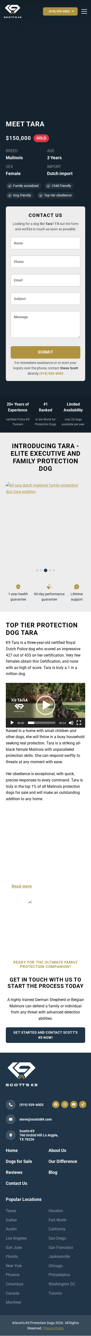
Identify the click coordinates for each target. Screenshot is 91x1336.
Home (12, 1150)
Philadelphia (59, 1275)
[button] (45, 705)
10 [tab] (63, 929)
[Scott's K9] (12, 11)
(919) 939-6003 (51, 373)
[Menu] (84, 11)
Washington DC (62, 1284)
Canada (12, 1293)
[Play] (12, 722)
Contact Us (16, 1183)
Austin (11, 1229)
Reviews (14, 1172)
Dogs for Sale (19, 1161)
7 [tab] (52, 929)
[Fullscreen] (78, 722)
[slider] (41, 723)
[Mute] (71, 722)
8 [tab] (56, 929)
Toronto (55, 1293)
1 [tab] (37, 570)
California (57, 1229)
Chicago (56, 1265)
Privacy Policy (53, 1328)
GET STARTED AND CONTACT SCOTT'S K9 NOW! (45, 1034)
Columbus (14, 1284)
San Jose (14, 1247)
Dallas (11, 1220)
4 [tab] (50, 570)
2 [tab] (41, 570)
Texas (11, 1210)
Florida (12, 1256)
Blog (53, 1172)
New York (14, 1265)
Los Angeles (16, 1238)
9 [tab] (59, 929)
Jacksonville (59, 1256)
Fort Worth (57, 1220)
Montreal (13, 1302)
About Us (57, 1150)
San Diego (57, 1238)
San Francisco (61, 1247)
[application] (45, 705)
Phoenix (13, 1275)
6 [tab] (48, 929)
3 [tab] (45, 570)
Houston (56, 1210)
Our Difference (63, 1161)
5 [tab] (54, 570)
